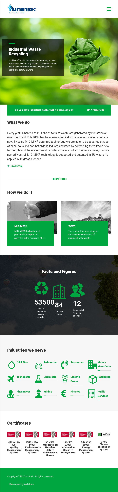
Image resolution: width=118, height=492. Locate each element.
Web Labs (29, 484)
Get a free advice (95, 110)
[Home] (21, 8)
